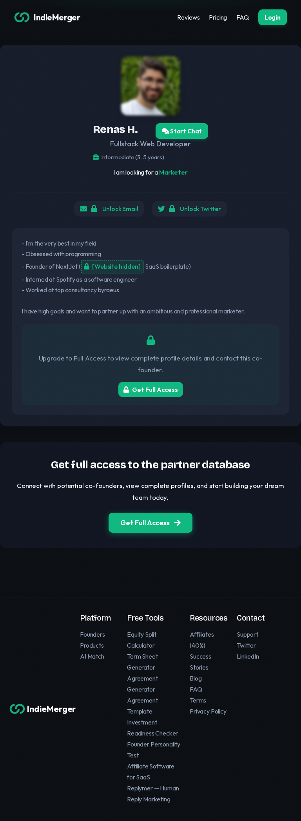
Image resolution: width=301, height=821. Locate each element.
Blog (195, 678)
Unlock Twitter (200, 209)
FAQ (242, 17)
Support (247, 634)
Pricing (218, 17)
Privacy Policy (208, 711)
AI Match (92, 656)
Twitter (246, 645)
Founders (92, 634)
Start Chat (185, 131)
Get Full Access (155, 389)
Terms (198, 700)
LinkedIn (248, 656)
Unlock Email (119, 209)
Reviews (188, 17)
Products (92, 645)
